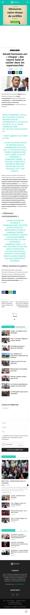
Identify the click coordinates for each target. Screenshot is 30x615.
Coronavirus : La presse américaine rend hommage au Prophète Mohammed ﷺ (18, 536)
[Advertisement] (15, 35)
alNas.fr (11, 606)
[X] (13, 72)
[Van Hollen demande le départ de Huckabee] (6, 348)
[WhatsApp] (16, 72)
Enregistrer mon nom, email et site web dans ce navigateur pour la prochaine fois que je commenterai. (15, 437)
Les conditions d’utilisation (14, 602)
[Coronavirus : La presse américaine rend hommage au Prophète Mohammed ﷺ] (6, 536)
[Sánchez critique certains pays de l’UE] (6, 378)
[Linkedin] (20, 72)
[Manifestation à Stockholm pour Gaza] (6, 371)
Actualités (8, 47)
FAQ (4, 600)
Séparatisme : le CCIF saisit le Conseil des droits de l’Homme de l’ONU (7, 304)
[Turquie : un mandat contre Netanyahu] (6, 333)
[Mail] (15, 320)
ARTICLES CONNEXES (8, 327)
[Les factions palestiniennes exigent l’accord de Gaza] (6, 386)
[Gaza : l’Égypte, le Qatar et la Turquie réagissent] (6, 505)
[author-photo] (15, 313)
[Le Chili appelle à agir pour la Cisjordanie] (6, 393)
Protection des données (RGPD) (15, 604)
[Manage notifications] (26, 611)
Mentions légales (10, 600)
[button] (28, 2)
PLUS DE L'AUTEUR (20, 327)
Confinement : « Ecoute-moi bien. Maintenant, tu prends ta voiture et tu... (19, 552)
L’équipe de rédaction (20, 600)
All (21, 530)
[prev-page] (3, 399)
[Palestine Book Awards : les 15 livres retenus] (6, 512)
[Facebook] (9, 72)
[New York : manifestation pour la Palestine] (15, 469)
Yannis (3, 485)
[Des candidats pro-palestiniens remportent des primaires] (6, 355)
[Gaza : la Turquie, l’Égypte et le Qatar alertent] (6, 340)
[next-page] (5, 399)
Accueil (3, 47)
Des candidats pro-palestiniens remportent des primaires (19, 355)
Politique (14, 47)
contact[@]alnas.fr (19, 584)
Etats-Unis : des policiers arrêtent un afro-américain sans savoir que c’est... (19, 544)
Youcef (10, 69)
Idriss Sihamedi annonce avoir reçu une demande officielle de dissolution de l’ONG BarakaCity (22, 304)
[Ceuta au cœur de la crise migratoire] (6, 363)
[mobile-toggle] (2, 2)
